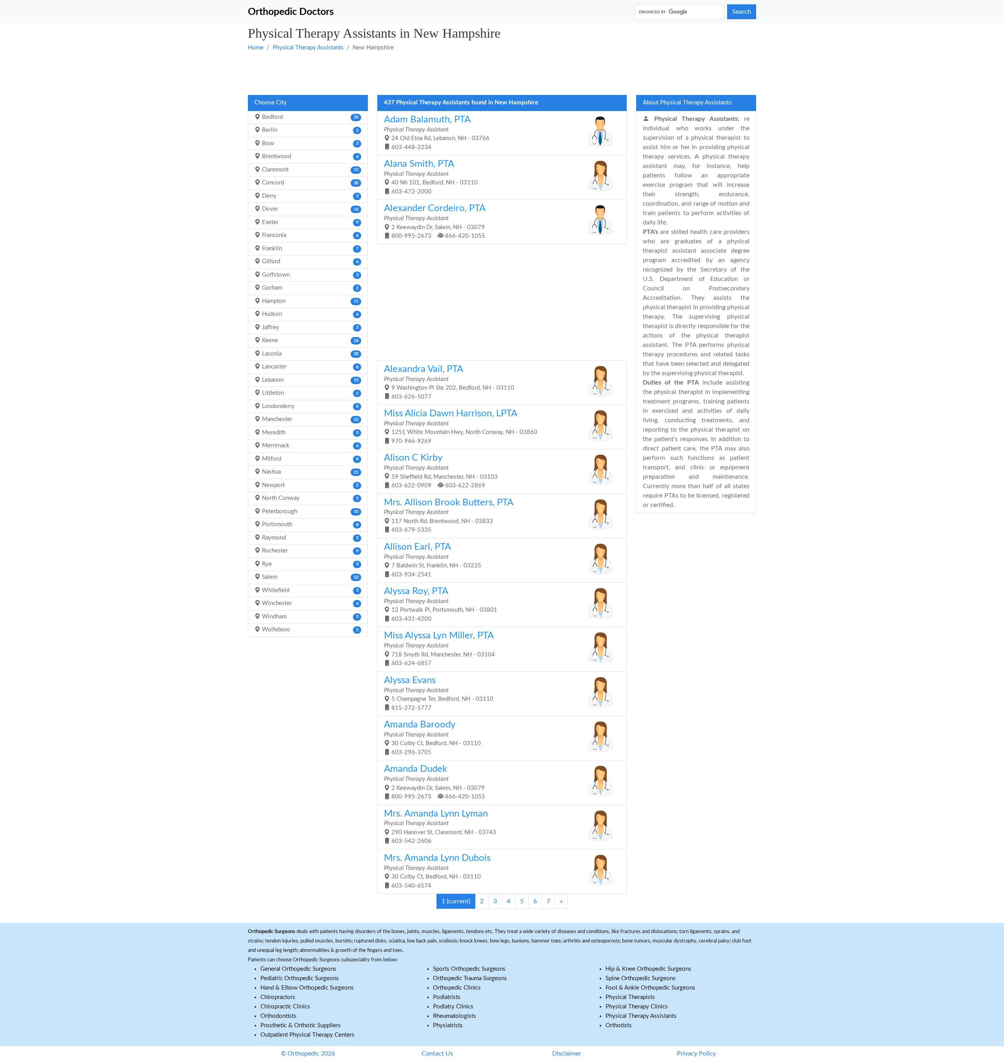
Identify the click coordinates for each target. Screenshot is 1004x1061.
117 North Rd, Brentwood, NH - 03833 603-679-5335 (448, 515)
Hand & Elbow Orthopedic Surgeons (307, 988)
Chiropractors (277, 997)
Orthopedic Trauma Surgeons (470, 978)
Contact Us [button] (437, 1053)
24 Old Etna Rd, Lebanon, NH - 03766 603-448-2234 (436, 132)
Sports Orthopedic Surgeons (469, 969)
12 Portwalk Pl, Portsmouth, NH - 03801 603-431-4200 (440, 604)
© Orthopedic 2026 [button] (308, 1053)
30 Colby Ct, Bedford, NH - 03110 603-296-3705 (432, 737)
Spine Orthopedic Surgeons (641, 978)
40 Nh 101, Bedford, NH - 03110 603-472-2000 (431, 177)
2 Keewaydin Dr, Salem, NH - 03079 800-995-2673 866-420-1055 (435, 221)
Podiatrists (446, 997)
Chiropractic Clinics (285, 1007)
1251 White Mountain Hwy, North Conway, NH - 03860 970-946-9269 (460, 426)
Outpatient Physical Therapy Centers (307, 1035)
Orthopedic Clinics (457, 988)
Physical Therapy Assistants (308, 48)
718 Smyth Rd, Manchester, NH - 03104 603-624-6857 (439, 648)
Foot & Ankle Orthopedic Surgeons (650, 988)
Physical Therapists (630, 997)
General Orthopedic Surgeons (298, 969)
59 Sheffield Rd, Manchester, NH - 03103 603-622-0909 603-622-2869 (441, 471)
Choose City (271, 103)
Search (741, 12)
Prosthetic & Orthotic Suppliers (300, 1025)
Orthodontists (278, 1016)
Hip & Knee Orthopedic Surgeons (648, 969)
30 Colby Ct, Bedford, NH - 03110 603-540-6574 (437, 871)
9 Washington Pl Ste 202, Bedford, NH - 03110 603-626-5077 (449, 382)
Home (256, 48)
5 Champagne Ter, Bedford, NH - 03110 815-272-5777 (438, 693)
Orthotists (619, 1025)
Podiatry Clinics (453, 1007)
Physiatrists (448, 1025)
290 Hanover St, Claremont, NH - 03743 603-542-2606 (440, 826)
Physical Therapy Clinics (637, 1007)
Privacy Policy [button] (696, 1053)
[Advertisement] (483, 72)
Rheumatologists (454, 1016)
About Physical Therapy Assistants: (688, 103)
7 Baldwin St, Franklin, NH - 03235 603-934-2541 (432, 560)
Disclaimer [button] (566, 1053)
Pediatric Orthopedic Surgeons (299, 978)
